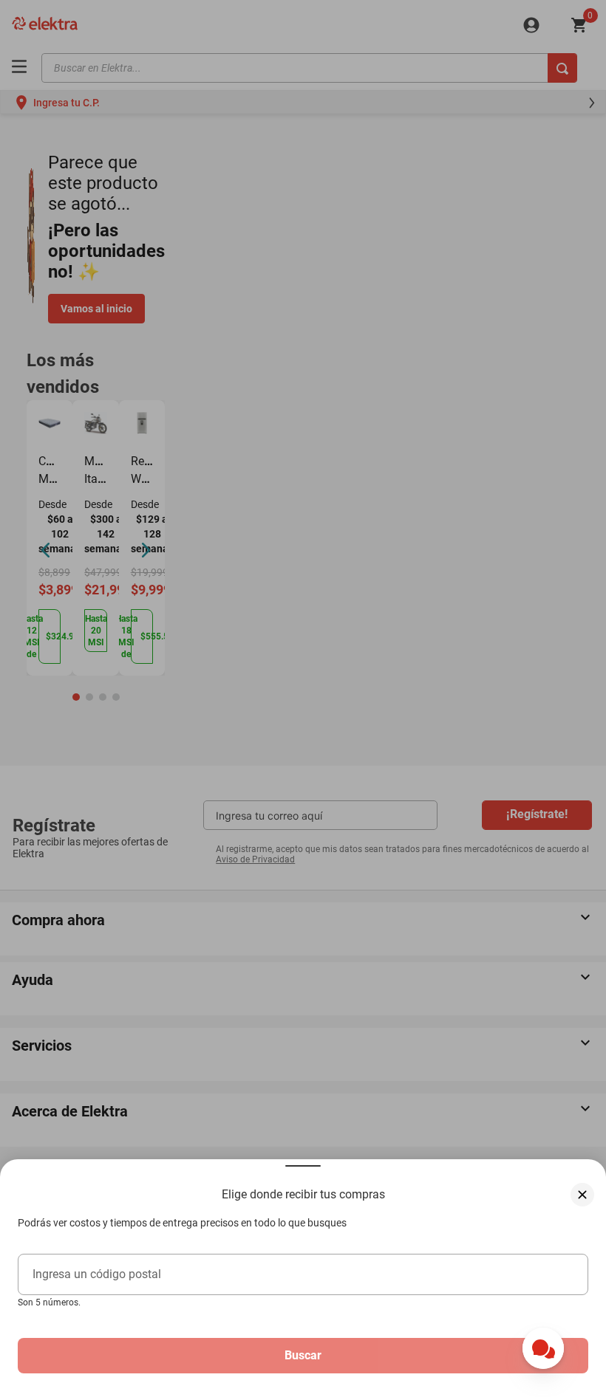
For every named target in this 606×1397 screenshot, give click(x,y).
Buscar (303, 1355)
